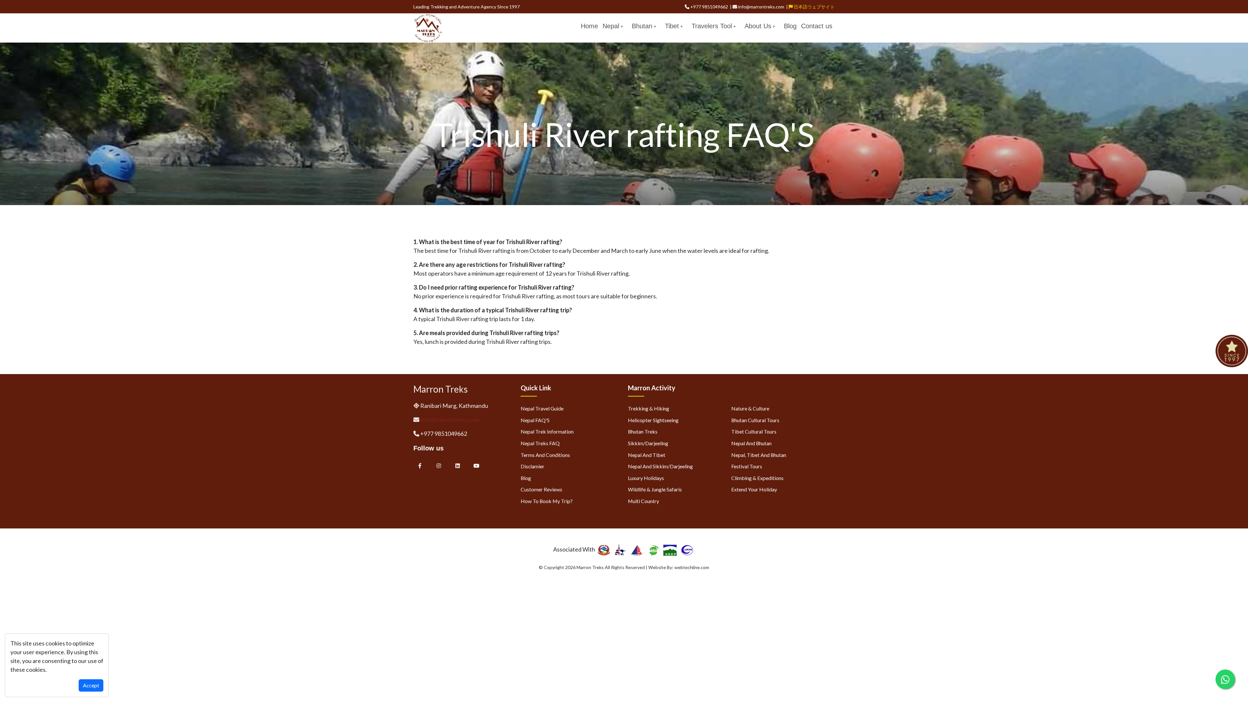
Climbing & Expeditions (757, 478)
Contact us (816, 26)
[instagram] (438, 465)
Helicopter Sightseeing (653, 420)
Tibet (672, 26)
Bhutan (642, 26)
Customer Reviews (541, 489)
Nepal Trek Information (547, 431)
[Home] (428, 27)
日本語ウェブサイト (814, 6)
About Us (758, 26)
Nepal (611, 26)
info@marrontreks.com (449, 419)
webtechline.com (691, 567)
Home (589, 26)
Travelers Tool (712, 26)
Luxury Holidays (646, 478)
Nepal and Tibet (646, 455)
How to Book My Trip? (547, 501)
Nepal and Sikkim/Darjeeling (660, 466)
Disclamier (532, 466)
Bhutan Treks (642, 431)
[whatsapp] (1225, 679)
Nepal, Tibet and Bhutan (758, 455)
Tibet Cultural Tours (753, 431)
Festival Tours (746, 466)
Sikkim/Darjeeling (648, 443)
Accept (91, 685)
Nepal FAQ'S (535, 420)
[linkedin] (458, 465)
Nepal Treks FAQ (540, 443)
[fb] (419, 465)
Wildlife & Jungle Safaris (655, 489)
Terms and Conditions (545, 455)
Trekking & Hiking (648, 408)
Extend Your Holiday (754, 489)
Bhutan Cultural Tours (755, 420)
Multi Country (643, 501)
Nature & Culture (750, 408)
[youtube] (476, 465)
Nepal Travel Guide (542, 408)
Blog (790, 26)
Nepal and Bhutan (751, 443)
